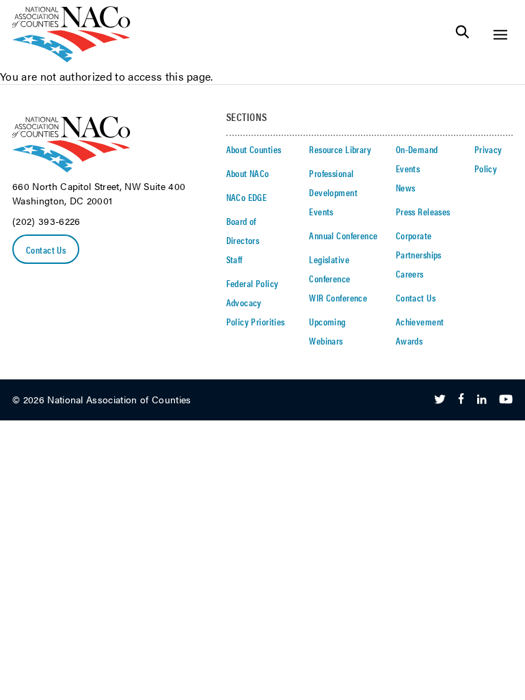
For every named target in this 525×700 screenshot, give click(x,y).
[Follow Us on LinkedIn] (481, 400)
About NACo (247, 173)
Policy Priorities (255, 321)
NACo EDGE (246, 197)
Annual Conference (343, 235)
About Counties (254, 149)
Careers (410, 273)
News (406, 187)
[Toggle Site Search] (462, 34)
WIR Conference (338, 297)
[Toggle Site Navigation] (500, 34)
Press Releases (423, 211)
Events (321, 211)
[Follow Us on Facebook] (461, 400)
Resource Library (340, 149)
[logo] (71, 58)
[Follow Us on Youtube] (506, 400)
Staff (234, 259)
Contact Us (46, 249)
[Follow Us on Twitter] (440, 400)
